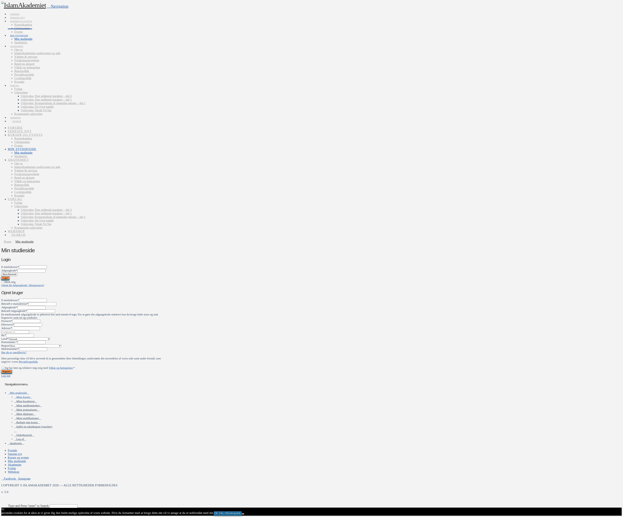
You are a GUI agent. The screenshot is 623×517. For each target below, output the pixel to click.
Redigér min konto (27, 422)
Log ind (5, 375)
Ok (216, 513)
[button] (57, 6)
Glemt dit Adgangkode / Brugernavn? (22, 285)
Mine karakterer (25, 401)
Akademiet (14, 464)
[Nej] (243, 513)
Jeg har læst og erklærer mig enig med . (40, 367)
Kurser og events (18, 457)
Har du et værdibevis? (13, 352)
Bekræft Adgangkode (14, 310)
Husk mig (10, 282)
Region (5, 345)
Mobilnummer (10, 348)
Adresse (6, 328)
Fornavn (6, 321)
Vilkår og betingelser (61, 367)
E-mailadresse (10, 266)
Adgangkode (9, 270)
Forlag (12, 468)
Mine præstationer (26, 409)
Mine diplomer (24, 414)
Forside (12, 450)
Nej (221, 513)
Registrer (7, 371)
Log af (20, 439)
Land (5, 338)
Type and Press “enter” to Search (28, 505)
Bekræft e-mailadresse (14, 303)
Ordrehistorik (24, 435)
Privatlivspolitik (28, 361)
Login (5, 278)
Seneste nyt (15, 454)
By (3, 335)
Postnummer (9, 342)
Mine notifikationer (27, 418)
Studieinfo (16, 443)
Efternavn (7, 324)
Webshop (13, 471)
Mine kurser (23, 397)
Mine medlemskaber (28, 405)
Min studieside (18, 392)
